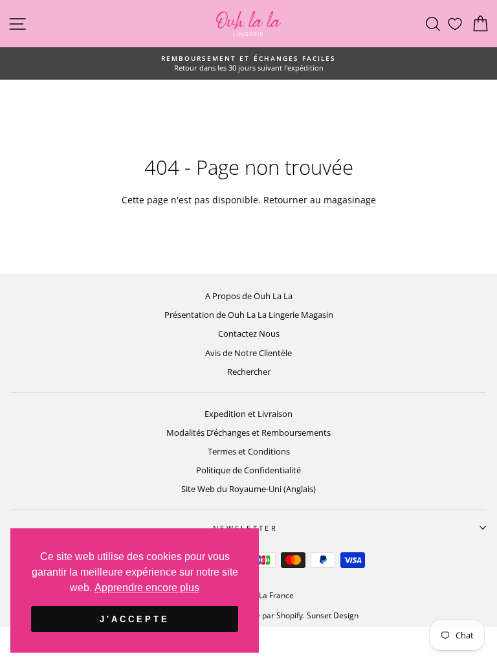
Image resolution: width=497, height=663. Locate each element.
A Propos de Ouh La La (249, 296)
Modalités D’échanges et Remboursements (248, 432)
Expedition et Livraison (248, 414)
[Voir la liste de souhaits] (455, 23)
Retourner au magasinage (319, 200)
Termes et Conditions (249, 451)
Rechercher (249, 371)
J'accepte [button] (134, 619)
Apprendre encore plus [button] (146, 587)
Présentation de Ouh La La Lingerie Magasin (248, 314)
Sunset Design (333, 615)
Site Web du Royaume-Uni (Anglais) (248, 489)
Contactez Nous (249, 333)
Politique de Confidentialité (248, 470)
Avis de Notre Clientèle (248, 353)
